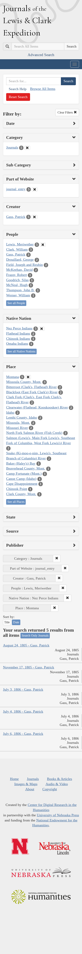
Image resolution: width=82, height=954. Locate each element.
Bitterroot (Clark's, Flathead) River (31, 387)
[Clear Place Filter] (28, 377)
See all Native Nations (21, 351)
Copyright (49, 789)
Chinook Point (16, 489)
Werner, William (18, 295)
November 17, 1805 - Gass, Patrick (28, 667)
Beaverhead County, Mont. (25, 468)
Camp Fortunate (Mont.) (24, 474)
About (29, 789)
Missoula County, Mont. (23, 382)
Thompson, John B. (20, 290)
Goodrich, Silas (17, 280)
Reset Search (18, 97)
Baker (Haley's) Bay (20, 463)
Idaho (10, 412)
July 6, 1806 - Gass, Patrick (23, 734)
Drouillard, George (20, 260)
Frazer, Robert (16, 275)
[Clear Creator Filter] (34, 217)
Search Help (17, 89)
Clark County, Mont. (21, 494)
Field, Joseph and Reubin (24, 265)
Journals (12, 147)
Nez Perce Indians (19, 328)
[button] (57, 558)
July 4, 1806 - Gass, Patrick (23, 711)
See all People (16, 303)
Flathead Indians (18, 333)
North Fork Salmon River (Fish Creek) (34, 433)
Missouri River (17, 428)
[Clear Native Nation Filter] (41, 329)
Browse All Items (42, 89)
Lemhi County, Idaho (21, 417)
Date (16, 622)
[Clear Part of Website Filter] (34, 189)
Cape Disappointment (21, 484)
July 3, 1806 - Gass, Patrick (23, 689)
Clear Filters (66, 112)
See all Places (15, 501)
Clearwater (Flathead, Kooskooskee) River (37, 407)
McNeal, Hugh (17, 285)
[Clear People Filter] (43, 245)
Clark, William (17, 249)
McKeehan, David (19, 270)
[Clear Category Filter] (27, 148)
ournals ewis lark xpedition (27, 20)
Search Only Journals (35, 635)
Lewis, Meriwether (20, 244)
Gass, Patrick (15, 217)
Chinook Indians (18, 339)
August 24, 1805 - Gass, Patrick (26, 645)
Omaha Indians (17, 344)
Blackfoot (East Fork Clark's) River (32, 392)
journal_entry (15, 189)
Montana (12, 377)
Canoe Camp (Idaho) (21, 479)
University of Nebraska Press (58, 815)
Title (7, 622)
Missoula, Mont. (18, 423)
